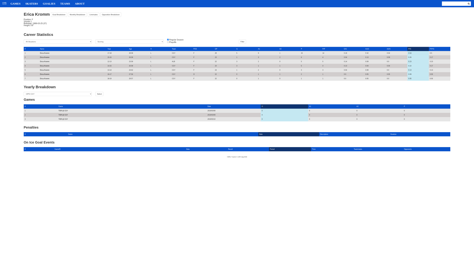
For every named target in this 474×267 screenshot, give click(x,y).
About (80, 3)
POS (195, 49)
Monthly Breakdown (77, 15)
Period (272, 149)
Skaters (31, 3)
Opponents (408, 149)
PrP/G (432, 49)
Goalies (49, 3)
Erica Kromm (44, 53)
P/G (409, 49)
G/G (345, 49)
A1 (259, 49)
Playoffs (172, 42)
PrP (323, 49)
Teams (65, 3)
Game (61, 106)
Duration (393, 134)
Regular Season (176, 40)
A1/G (367, 49)
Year (109, 49)
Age (130, 49)
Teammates (358, 149)
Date (209, 106)
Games (15, 3)
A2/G (389, 49)
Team (174, 49)
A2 (280, 49)
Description (324, 134)
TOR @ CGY (63, 111)
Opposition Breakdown (111, 15)
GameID (57, 149)
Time (314, 149)
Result (230, 149)
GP (216, 49)
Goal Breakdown (58, 15)
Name (42, 49)
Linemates (93, 15)
